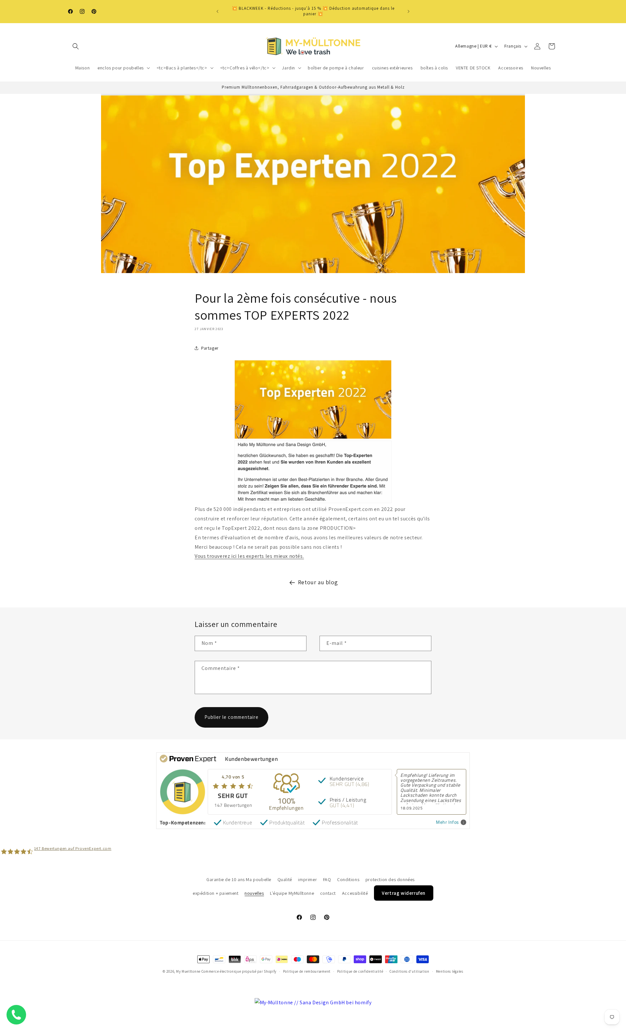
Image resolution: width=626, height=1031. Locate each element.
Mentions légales (449, 971)
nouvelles (254, 893)
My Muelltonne (188, 971)
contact (328, 893)
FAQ (327, 879)
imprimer (307, 879)
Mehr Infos (447, 822)
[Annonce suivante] (408, 11)
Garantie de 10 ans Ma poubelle (238, 879)
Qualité (284, 879)
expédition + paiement (216, 893)
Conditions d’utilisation (409, 971)
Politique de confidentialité (360, 971)
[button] (75, 46)
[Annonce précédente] (217, 11)
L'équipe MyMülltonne (292, 893)
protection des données (390, 879)
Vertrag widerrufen (403, 893)
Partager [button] (210, 348)
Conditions (348, 879)
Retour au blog (318, 582)
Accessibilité (355, 893)
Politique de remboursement (307, 971)
